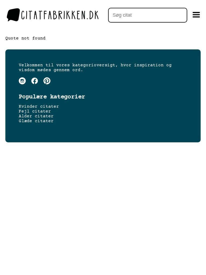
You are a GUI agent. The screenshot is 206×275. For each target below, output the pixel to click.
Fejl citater (35, 111)
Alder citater (36, 116)
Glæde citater (36, 121)
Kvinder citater (39, 106)
